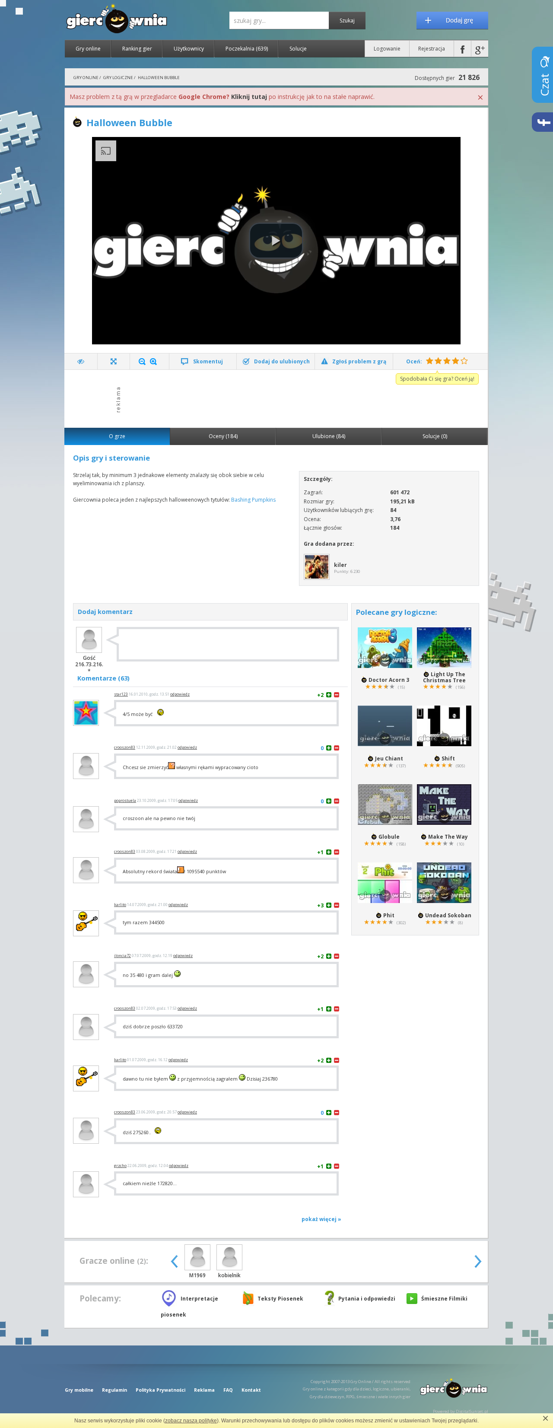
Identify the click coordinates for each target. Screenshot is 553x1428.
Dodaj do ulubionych (282, 361)
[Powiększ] (153, 361)
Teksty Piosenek (280, 1298)
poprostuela (125, 800)
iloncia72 (122, 955)
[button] (276, 241)
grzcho (120, 1165)
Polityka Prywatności (160, 1390)
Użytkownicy (189, 48)
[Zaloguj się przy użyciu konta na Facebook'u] (462, 49)
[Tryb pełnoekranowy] (114, 361)
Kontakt (251, 1390)
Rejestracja (431, 48)
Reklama (204, 1390)
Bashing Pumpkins (253, 499)
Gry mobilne (79, 1390)
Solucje (298, 48)
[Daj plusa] (328, 694)
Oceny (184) (223, 436)
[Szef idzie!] (81, 361)
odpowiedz (180, 694)
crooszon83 (124, 747)
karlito (120, 904)
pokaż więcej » (321, 1219)
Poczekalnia (247, 48)
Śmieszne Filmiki (444, 1298)
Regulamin (114, 1390)
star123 (121, 694)
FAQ (228, 1390)
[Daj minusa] (336, 694)
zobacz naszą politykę (191, 1421)
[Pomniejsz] (142, 361)
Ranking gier (137, 48)
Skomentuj (208, 361)
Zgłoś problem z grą (359, 361)
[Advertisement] (278, 397)
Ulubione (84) (328, 436)
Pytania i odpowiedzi (366, 1298)
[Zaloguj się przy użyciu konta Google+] (479, 49)
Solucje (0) (435, 436)
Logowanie (387, 48)
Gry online (88, 48)
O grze (117, 436)
